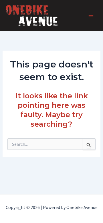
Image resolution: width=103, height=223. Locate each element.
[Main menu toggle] (91, 15)
